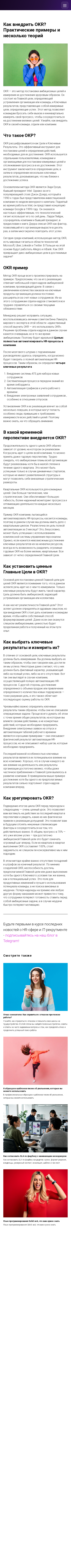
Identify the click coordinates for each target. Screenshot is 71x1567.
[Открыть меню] (64, 5)
